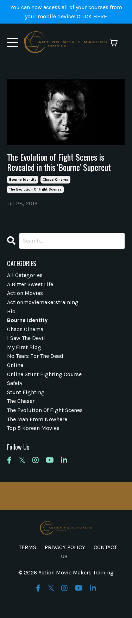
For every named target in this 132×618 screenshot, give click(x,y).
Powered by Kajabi (66, 600)
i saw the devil (26, 338)
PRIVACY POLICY (65, 547)
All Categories (25, 275)
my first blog (24, 347)
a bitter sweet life (30, 284)
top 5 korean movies (33, 428)
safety (14, 383)
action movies (25, 293)
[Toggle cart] (113, 42)
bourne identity (22, 180)
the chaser (20, 401)
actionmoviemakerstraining (42, 302)
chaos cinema (55, 180)
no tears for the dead (35, 356)
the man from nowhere (37, 419)
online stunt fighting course (44, 374)
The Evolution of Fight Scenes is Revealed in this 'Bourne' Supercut (59, 162)
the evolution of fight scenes (35, 189)
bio (11, 311)
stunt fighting (26, 392)
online (15, 365)
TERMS (27, 547)
